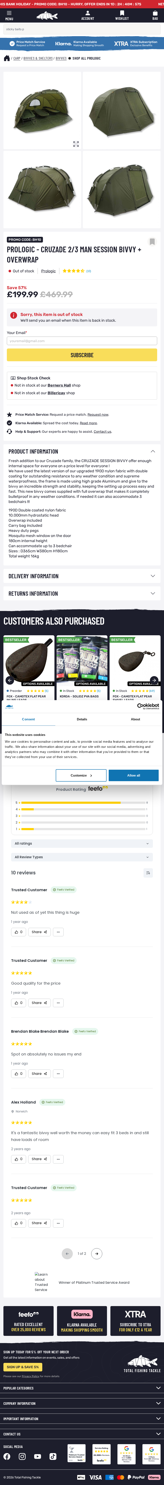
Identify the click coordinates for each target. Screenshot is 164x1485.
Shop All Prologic (87, 58)
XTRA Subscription (114, 41)
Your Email (17, 332)
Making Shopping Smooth (61, 41)
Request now (98, 415)
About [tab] (135, 719)
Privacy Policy (30, 1376)
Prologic (48, 271)
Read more (88, 423)
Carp (16, 58)
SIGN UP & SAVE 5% (23, 1367)
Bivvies (61, 58)
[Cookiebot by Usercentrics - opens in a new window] (140, 706)
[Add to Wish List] (152, 242)
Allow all (133, 775)
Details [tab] (82, 719)
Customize (79, 775)
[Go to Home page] (47, 15)
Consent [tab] (28, 719)
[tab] (82, 451)
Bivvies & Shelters (38, 58)
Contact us (102, 432)
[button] (154, 680)
